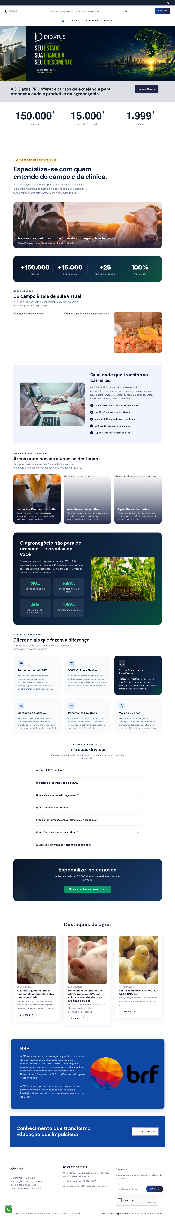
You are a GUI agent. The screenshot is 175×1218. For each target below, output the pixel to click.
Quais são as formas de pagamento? (57, 795)
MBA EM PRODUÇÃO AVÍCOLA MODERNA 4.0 (138, 992)
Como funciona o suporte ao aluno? (57, 832)
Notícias (108, 20)
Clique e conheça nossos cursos (87, 889)
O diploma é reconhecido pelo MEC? (57, 783)
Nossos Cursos (146, 89)
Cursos (73, 20)
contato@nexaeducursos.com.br (90, 1185)
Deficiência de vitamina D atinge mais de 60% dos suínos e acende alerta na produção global (85, 996)
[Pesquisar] (126, 11)
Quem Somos (92, 20)
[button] (8, 53)
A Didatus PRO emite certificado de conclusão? (63, 844)
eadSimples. (157, 1213)
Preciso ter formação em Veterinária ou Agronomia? (66, 820)
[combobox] (61, 11)
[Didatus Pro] (162, 3)
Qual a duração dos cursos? (52, 807)
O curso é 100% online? (50, 770)
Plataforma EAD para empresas (118, 1213)
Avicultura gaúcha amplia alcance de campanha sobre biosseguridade (36, 994)
